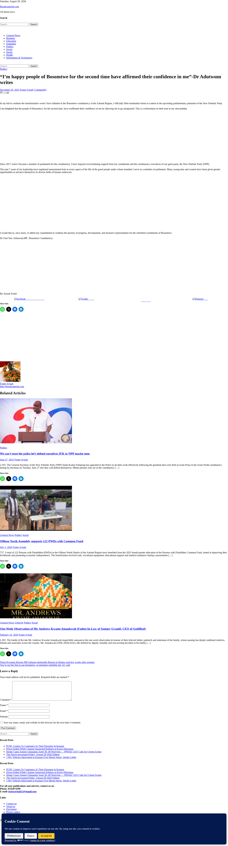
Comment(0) (40, 90)
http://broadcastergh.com (12, 386)
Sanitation (11, 43)
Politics (9, 46)
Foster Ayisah (26, 90)
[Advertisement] (95, 136)
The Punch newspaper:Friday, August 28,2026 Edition (33, 754)
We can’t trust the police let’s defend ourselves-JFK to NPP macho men (45, 453)
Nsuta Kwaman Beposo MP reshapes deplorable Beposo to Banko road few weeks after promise (47, 662)
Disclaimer (11, 809)
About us (10, 806)
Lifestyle (19, 622)
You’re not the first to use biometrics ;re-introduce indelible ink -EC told (35, 665)
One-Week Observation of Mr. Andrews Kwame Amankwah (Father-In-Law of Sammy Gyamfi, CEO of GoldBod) (73, 628)
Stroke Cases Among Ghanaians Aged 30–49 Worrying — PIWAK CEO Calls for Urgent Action (53, 751)
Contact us (11, 803)
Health (9, 55)
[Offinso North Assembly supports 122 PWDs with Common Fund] (114, 508)
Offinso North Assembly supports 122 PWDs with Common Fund (41, 541)
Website (4, 716)
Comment (5, 699)
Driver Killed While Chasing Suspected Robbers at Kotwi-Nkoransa (39, 749)
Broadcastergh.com (9, 6)
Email (4, 711)
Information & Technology (19, 57)
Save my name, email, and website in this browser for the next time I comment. (42, 722)
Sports (9, 52)
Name (4, 705)
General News (13, 35)
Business (10, 38)
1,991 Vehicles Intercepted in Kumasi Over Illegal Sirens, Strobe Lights (41, 757)
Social (9, 49)
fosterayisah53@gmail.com (22, 791)
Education (11, 41)
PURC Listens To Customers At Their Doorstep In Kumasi (35, 746)
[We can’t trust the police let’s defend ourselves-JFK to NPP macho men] (114, 421)
